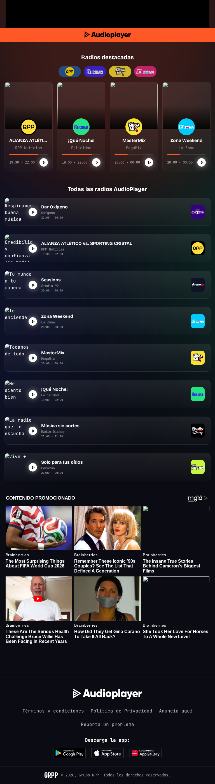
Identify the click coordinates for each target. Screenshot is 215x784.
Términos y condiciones (53, 711)
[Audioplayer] (108, 34)
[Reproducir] (43, 162)
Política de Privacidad (121, 711)
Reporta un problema (107, 724)
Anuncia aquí (176, 711)
